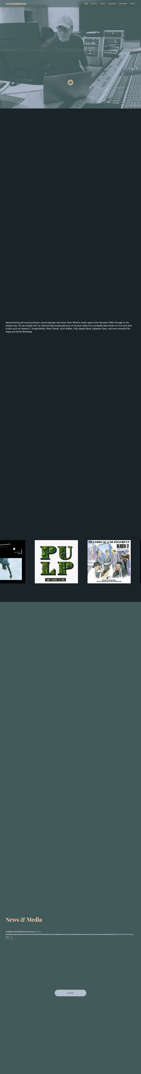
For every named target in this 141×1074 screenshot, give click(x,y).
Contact (132, 3)
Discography (112, 3)
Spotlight (94, 3)
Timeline (102, 3)
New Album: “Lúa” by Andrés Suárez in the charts (20, 931)
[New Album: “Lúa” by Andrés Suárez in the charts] (70, 928)
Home (86, 3)
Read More (70, 992)
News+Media (123, 3)
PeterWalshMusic (16, 3)
